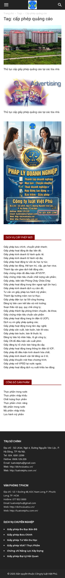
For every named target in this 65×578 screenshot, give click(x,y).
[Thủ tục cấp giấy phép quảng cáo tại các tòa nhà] (32, 45)
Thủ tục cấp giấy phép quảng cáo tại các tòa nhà (31, 69)
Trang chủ (9, 13)
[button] (6, 5)
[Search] (60, 5)
